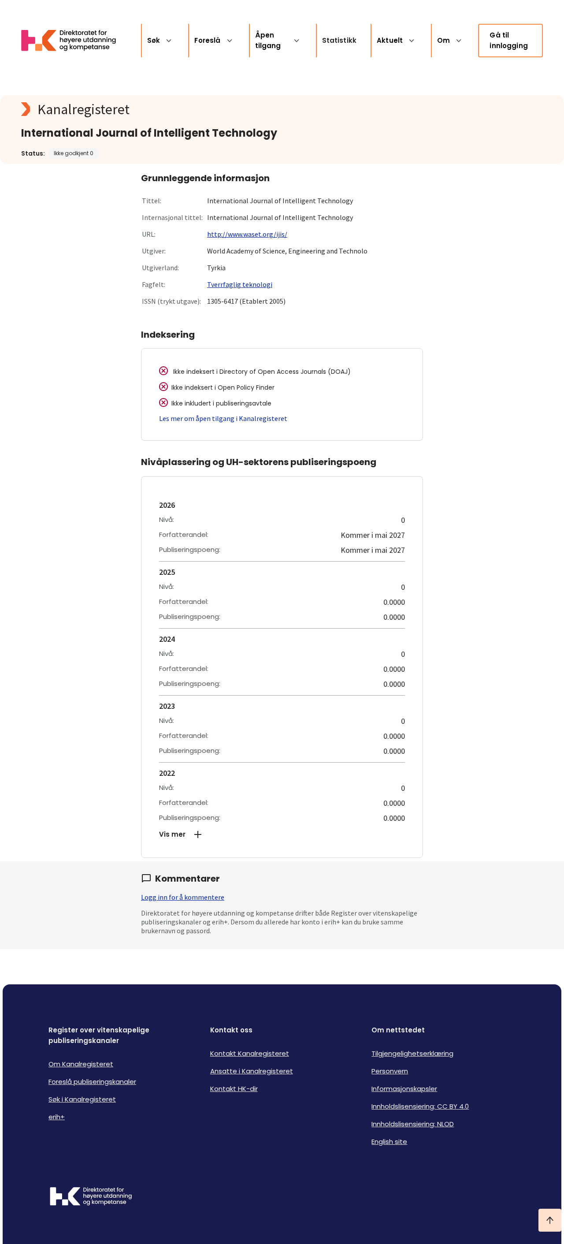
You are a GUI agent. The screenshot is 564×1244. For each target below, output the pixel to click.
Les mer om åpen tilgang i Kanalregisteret (223, 418)
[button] (282, 834)
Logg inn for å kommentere (182, 897)
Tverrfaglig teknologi (239, 284)
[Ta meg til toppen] (549, 1220)
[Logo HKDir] (90, 1197)
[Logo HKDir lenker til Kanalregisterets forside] (74, 40)
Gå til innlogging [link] (509, 40)
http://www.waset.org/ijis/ (247, 234)
